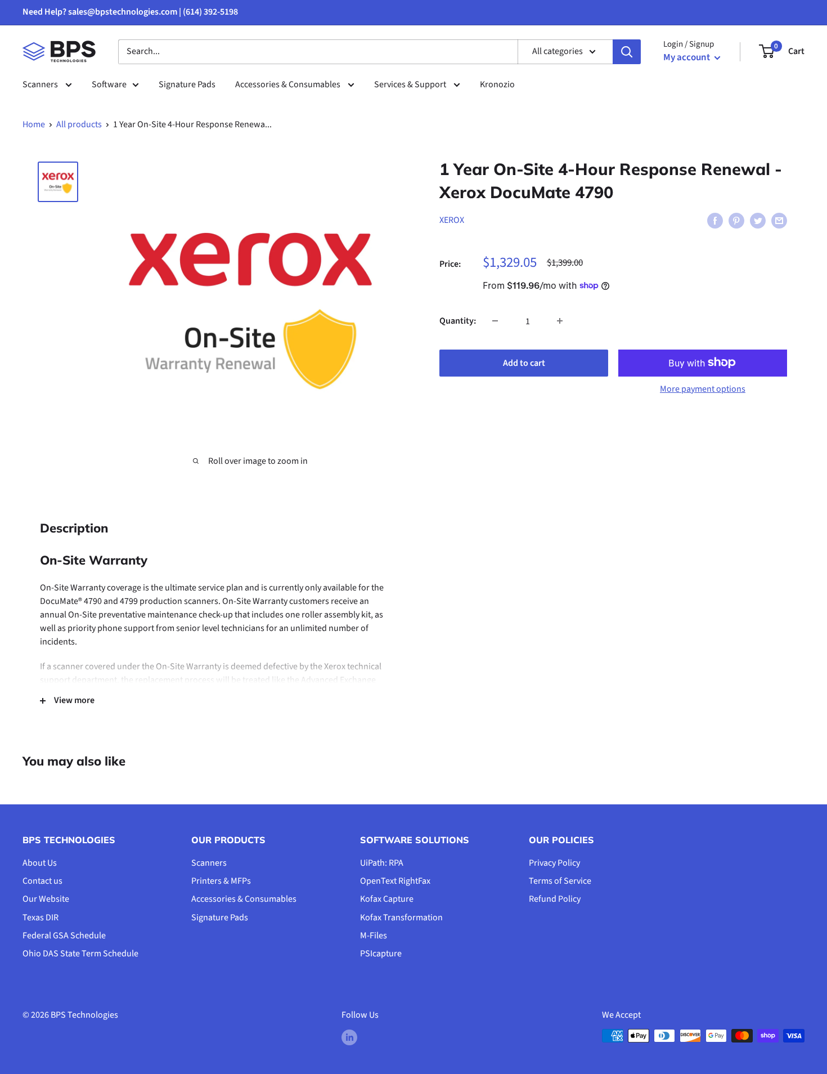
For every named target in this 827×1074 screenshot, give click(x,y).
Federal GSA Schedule (64, 935)
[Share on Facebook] (715, 220)
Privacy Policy (554, 863)
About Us (40, 863)
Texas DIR (41, 917)
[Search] (627, 51)
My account (687, 57)
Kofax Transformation (401, 917)
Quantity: (457, 320)
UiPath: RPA (381, 863)
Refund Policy (555, 899)
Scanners (41, 84)
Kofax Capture (387, 899)
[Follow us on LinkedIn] (349, 1037)
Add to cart (524, 362)
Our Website (46, 899)
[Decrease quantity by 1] (495, 321)
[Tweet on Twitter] (758, 220)
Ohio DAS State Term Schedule (80, 953)
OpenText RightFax (395, 881)
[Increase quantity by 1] (560, 321)
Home (34, 124)
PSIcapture (381, 953)
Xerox (451, 219)
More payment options (702, 388)
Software (109, 84)
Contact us (42, 881)
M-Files (373, 935)
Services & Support (411, 84)
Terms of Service (560, 881)
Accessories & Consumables (288, 84)
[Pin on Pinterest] (736, 220)
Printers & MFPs (221, 881)
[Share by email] (779, 220)
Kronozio (497, 84)
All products (79, 124)
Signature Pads (187, 84)
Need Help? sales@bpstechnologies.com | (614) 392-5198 (130, 12)
